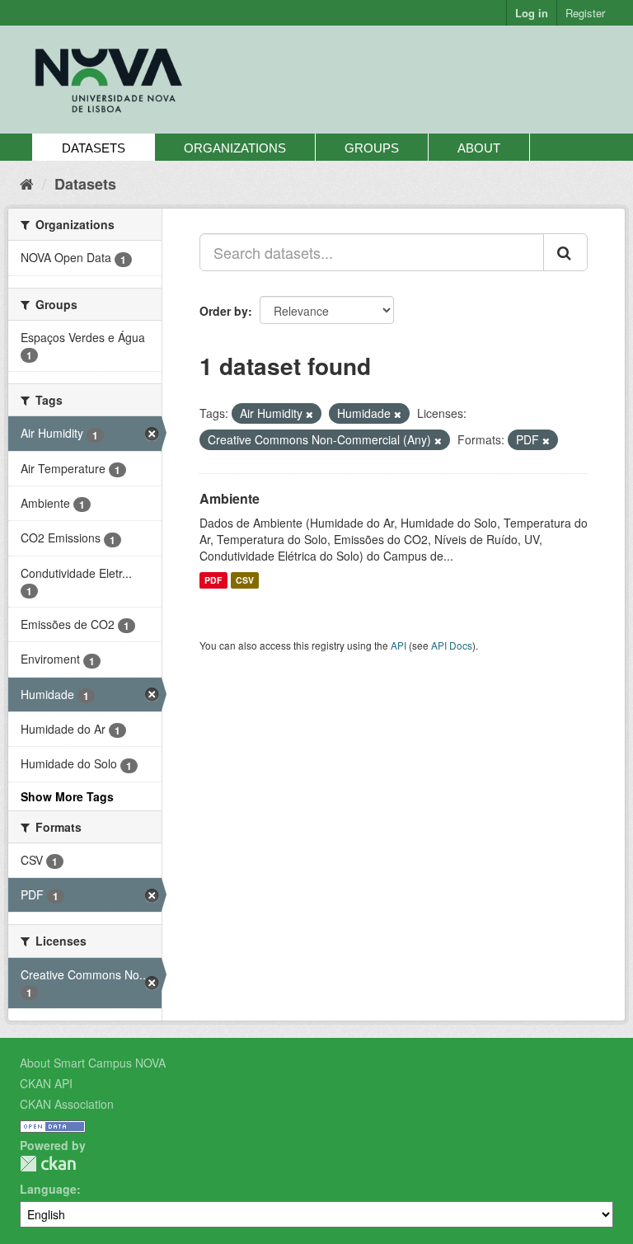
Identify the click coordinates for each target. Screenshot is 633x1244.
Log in (531, 13)
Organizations (235, 148)
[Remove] (309, 413)
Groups (372, 148)
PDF (213, 580)
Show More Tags (67, 796)
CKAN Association (67, 1104)
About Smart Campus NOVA (93, 1062)
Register (585, 13)
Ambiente (229, 498)
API (398, 645)
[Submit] (565, 252)
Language (48, 1189)
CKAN (48, 1163)
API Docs (451, 645)
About (478, 148)
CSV (245, 580)
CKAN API (46, 1083)
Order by (223, 311)
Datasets (93, 148)
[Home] (27, 183)
